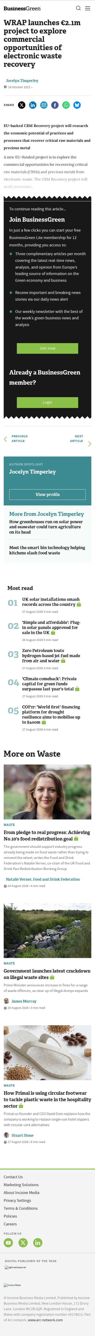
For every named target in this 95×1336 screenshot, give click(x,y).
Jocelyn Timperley (22, 80)
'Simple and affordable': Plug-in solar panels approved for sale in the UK (51, 627)
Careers (10, 1224)
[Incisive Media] (12, 1284)
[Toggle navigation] (86, 8)
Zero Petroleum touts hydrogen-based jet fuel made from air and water (51, 656)
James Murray (24, 1001)
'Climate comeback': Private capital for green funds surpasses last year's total (49, 684)
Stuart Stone (22, 1135)
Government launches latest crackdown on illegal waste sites (47, 974)
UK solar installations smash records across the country (51, 602)
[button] (78, 8)
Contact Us (13, 1177)
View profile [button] (48, 494)
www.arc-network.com (45, 1320)
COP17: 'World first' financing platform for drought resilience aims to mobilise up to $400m (51, 714)
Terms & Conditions (21, 1208)
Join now (47, 348)
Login (47, 402)
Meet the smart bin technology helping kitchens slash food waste (47, 550)
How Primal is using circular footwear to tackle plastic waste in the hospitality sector (47, 1099)
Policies (10, 1216)
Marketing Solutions (21, 1185)
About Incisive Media (21, 1192)
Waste (9, 824)
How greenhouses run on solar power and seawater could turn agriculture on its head (46, 527)
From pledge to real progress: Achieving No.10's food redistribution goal (47, 835)
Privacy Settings (17, 1200)
